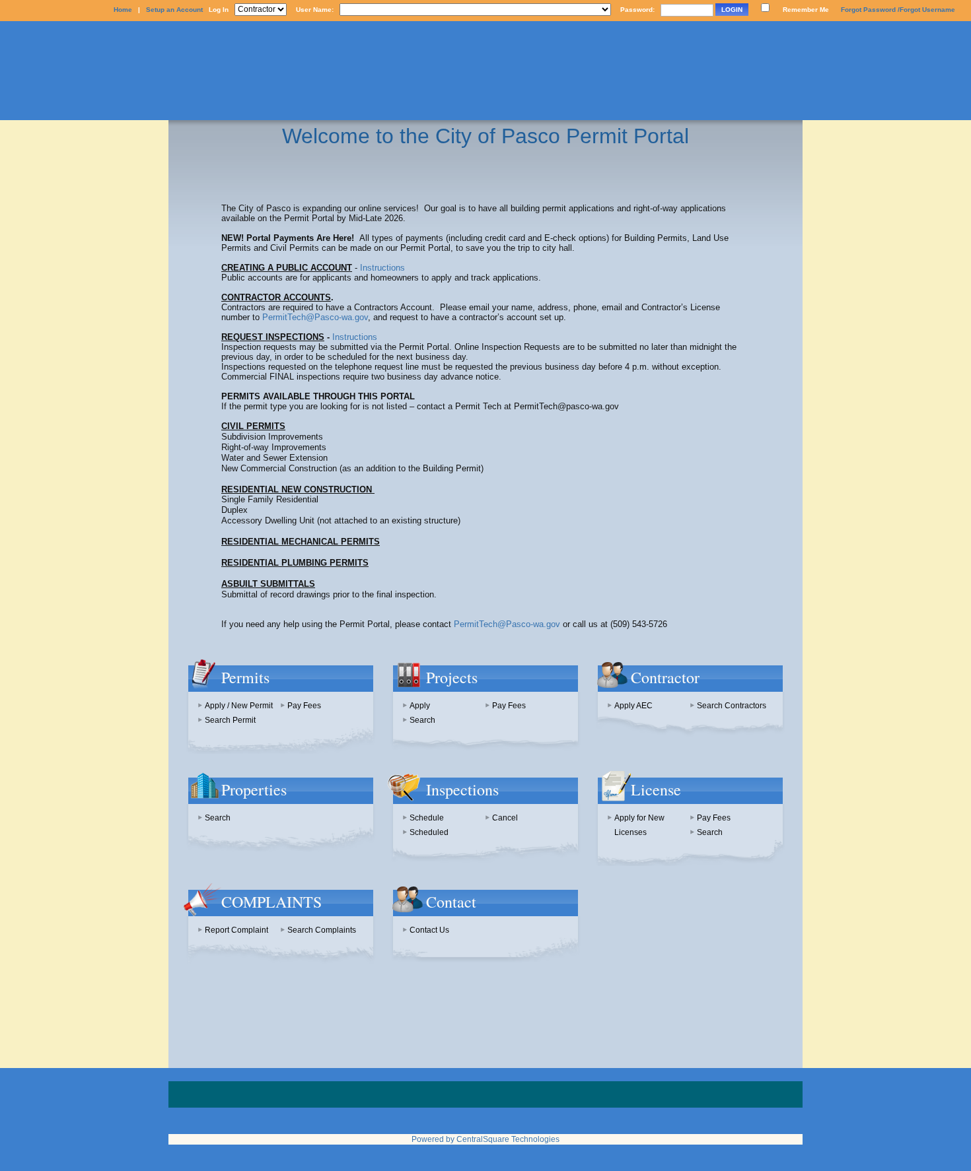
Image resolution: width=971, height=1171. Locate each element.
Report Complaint (236, 930)
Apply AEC (633, 705)
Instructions (382, 268)
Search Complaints (321, 930)
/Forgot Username (926, 9)
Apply (420, 705)
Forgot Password (868, 9)
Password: (637, 9)
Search (422, 720)
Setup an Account (174, 9)
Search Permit (230, 720)
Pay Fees (304, 705)
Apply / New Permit (239, 705)
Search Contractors (731, 705)
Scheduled (429, 832)
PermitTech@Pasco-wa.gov (315, 317)
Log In (219, 9)
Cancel (505, 817)
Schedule (427, 817)
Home (123, 9)
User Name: (315, 9)
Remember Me (806, 9)
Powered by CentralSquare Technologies (485, 1139)
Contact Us (429, 930)
